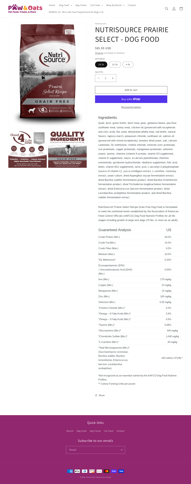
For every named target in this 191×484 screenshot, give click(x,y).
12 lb (115, 64)
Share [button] (102, 395)
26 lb (101, 64)
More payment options (131, 107)
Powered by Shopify (103, 477)
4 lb (128, 64)
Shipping (99, 53)
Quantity (99, 71)
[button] (65, 5)
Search (70, 430)
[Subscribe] (121, 450)
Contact (121, 430)
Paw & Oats (90, 477)
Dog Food (82, 430)
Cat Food (108, 430)
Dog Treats (95, 430)
